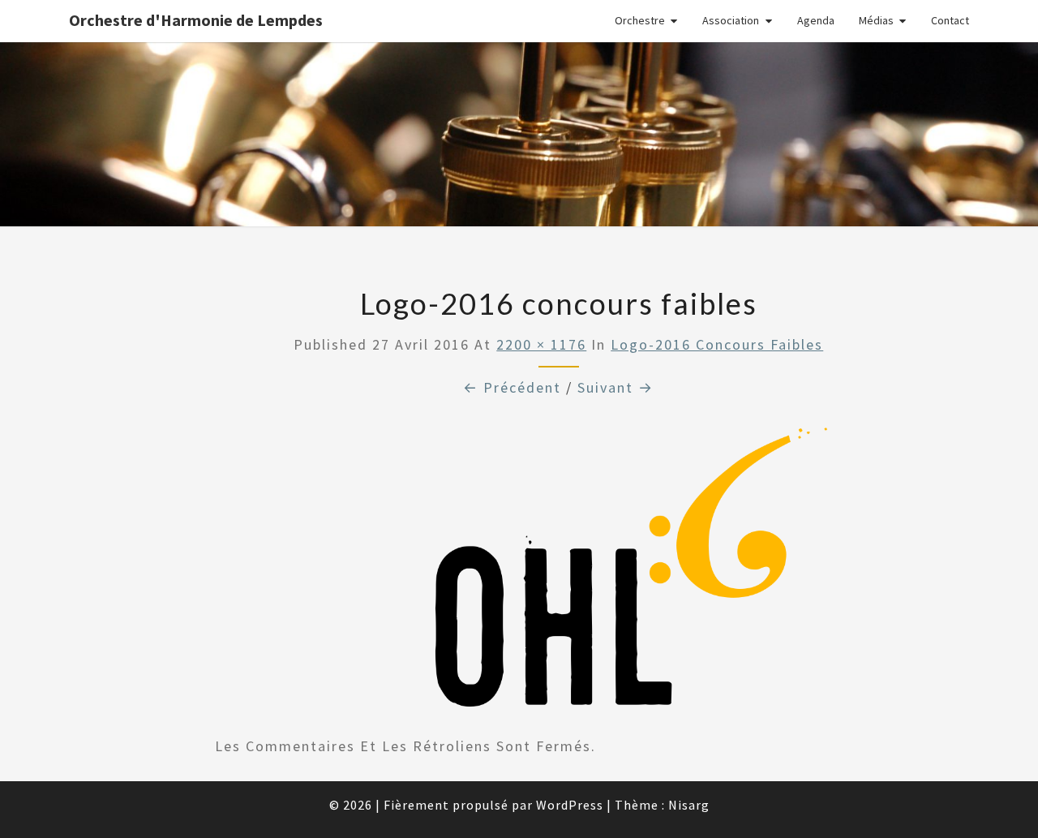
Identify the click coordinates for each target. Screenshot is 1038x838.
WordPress (569, 805)
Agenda (815, 20)
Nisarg (689, 805)
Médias (876, 20)
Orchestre (640, 20)
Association (730, 20)
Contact (950, 20)
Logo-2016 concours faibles (717, 344)
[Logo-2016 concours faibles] (558, 573)
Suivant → (615, 387)
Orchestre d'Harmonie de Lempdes (196, 20)
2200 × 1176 (541, 344)
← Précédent (512, 387)
